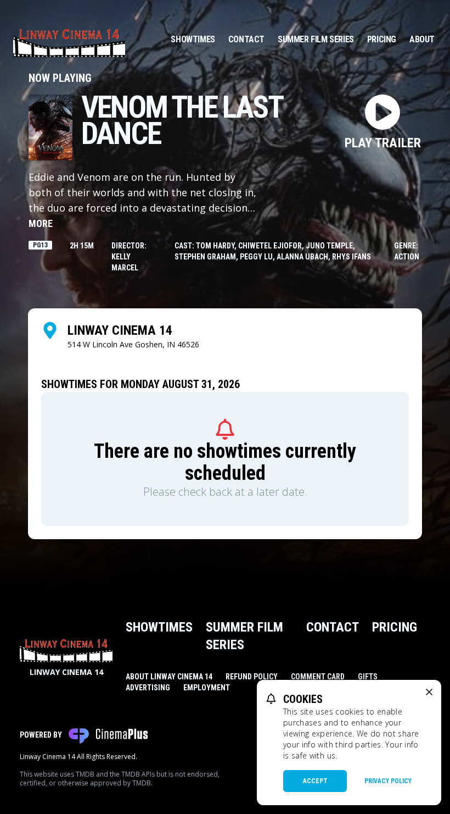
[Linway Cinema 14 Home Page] (69, 39)
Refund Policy (252, 676)
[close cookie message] (429, 691)
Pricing (381, 39)
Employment (206, 687)
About (422, 39)
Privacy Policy (388, 781)
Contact (246, 39)
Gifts (368, 676)
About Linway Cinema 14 (169, 676)
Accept (315, 781)
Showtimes (193, 39)
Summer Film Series (316, 39)
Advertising (148, 687)
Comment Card (318, 676)
